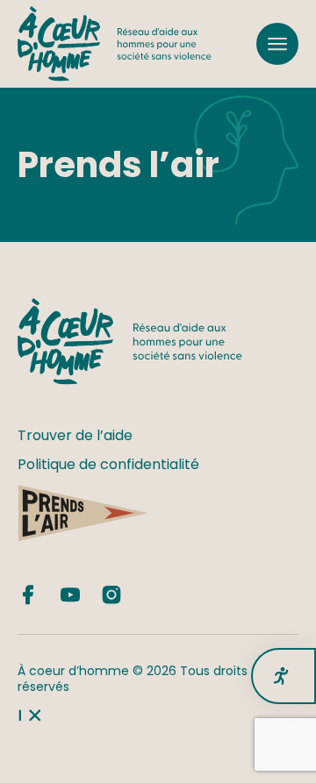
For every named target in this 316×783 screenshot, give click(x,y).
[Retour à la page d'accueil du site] (115, 43)
